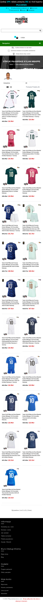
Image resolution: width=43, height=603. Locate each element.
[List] (11, 87)
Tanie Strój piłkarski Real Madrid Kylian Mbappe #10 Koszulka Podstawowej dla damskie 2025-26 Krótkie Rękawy (11, 454)
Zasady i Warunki (6, 542)
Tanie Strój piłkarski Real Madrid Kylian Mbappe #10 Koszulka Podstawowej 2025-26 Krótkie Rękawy (31, 379)
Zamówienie (31, 10)
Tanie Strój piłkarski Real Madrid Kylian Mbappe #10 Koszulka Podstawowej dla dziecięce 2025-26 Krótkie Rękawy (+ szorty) (11, 341)
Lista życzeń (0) (14, 10)
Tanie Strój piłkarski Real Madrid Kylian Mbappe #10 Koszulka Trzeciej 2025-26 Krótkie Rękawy (31, 417)
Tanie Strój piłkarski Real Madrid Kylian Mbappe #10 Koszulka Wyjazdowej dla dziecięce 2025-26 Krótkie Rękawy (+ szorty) (31, 340)
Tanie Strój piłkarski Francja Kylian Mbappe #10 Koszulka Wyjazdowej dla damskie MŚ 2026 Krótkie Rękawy (30, 303)
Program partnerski (6, 569)
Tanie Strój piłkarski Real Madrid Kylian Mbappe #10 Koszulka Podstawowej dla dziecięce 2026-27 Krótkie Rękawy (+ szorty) (11, 115)
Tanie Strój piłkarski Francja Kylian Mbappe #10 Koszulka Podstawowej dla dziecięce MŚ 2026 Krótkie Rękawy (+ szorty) (11, 228)
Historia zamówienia (7, 587)
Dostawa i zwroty (6, 530)
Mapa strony (4, 554)
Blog (2, 557)
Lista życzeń (4, 590)
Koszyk (24, 10)
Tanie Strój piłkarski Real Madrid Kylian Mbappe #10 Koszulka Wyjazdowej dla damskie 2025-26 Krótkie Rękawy (31, 454)
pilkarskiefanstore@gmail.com (21, 8)
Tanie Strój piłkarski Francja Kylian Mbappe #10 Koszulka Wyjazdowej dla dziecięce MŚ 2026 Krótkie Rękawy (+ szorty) (31, 228)
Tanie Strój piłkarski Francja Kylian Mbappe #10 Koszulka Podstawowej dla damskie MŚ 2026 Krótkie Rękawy (10, 303)
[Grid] (8, 87)
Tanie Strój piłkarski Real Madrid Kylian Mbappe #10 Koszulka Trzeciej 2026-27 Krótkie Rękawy (31, 190)
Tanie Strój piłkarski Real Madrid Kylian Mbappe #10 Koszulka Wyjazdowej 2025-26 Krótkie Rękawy (11, 417)
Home (11, 64)
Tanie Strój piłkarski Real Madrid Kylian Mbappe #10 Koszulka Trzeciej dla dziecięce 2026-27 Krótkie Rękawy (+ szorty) (11, 153)
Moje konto (34, 8)
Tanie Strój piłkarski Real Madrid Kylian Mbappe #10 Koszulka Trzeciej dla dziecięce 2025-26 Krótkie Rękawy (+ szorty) (11, 379)
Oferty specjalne (5, 572)
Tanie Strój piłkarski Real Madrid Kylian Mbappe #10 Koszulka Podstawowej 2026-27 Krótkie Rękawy (31, 153)
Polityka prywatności (7, 539)
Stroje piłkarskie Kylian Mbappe (24, 64)
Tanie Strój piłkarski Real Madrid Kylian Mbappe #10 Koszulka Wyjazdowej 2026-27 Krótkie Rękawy (11, 190)
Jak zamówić (5, 533)
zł (6, 8)
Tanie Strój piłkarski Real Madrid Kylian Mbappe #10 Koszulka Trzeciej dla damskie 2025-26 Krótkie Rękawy (11, 492)
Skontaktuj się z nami (7, 527)
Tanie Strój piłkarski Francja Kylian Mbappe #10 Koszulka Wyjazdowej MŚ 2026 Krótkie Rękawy (30, 265)
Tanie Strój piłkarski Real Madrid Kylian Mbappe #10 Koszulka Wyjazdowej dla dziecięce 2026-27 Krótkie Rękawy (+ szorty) (31, 114)
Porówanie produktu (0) (33, 87)
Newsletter (4, 593)
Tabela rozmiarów (6, 536)
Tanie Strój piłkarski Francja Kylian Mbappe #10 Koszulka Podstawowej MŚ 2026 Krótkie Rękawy (10, 265)
